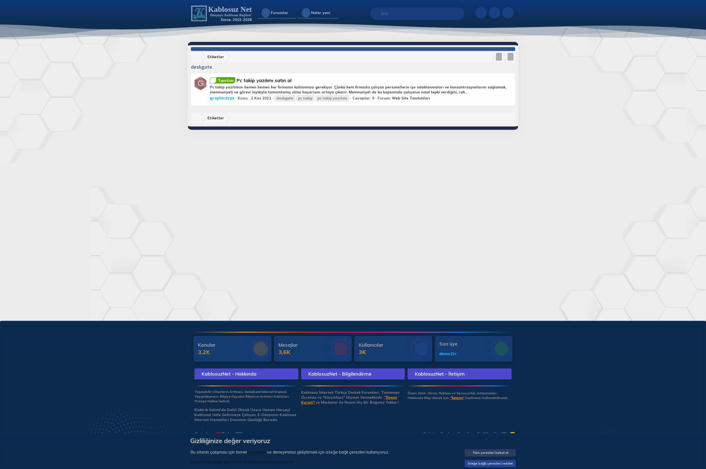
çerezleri (257, 452)
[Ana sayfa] (197, 57)
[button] (292, 13)
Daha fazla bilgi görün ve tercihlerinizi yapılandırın (242, 462)
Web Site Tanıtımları (411, 98)
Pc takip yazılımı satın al (255, 80)
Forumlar (279, 12)
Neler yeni (320, 12)
